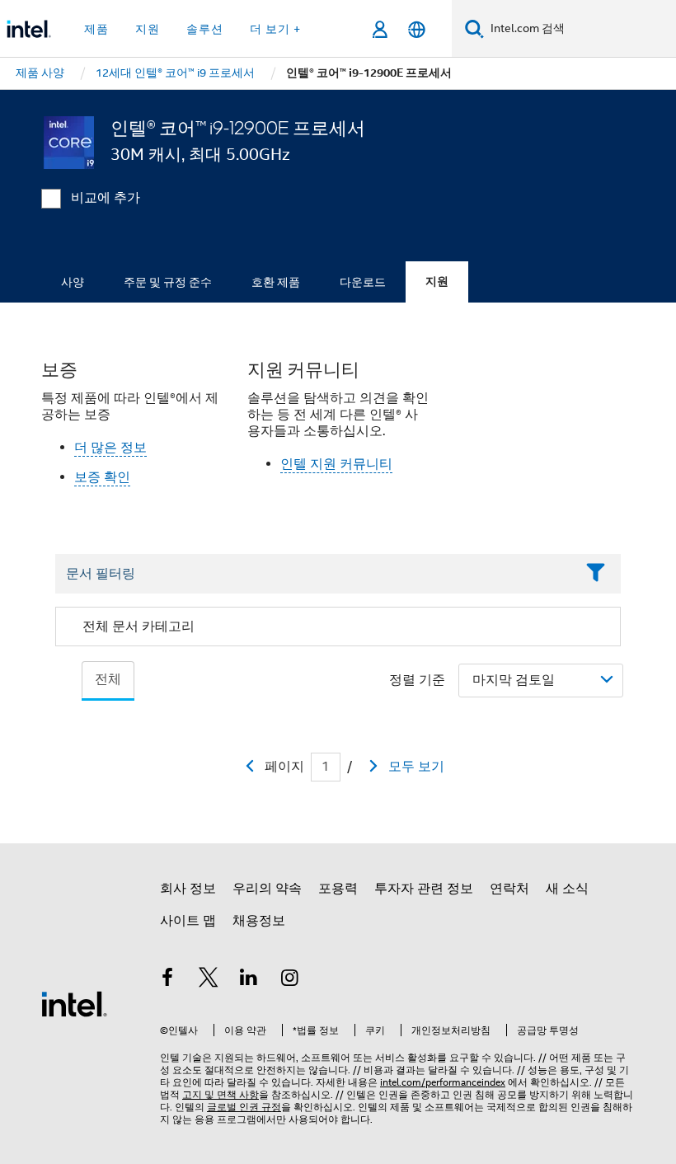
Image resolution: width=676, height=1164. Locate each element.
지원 (436, 281)
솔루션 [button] (204, 28)
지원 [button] (147, 28)
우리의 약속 (267, 888)
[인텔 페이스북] (167, 980)
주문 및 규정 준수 (168, 282)
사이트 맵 (188, 921)
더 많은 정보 (110, 447)
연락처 (509, 888)
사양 (72, 282)
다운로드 (363, 282)
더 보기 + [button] (275, 28)
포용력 (338, 888)
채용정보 (258, 921)
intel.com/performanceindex (442, 1082)
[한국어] (417, 29)
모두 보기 (416, 766)
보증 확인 (102, 477)
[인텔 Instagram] (290, 980)
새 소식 (567, 888)
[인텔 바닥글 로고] (74, 1003)
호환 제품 (275, 282)
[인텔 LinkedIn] (249, 980)
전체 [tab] (108, 679)
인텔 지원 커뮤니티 (336, 464)
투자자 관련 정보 (423, 888)
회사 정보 (188, 888)
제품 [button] (96, 28)
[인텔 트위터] (209, 980)
